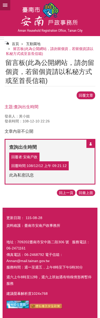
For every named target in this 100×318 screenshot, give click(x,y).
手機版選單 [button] (5, 5)
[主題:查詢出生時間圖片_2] (46, 307)
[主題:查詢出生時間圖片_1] (17, 307)
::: (2, 38)
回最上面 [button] (86, 193)
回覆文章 (86, 95)
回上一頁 (66, 193)
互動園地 (33, 44)
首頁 (15, 44)
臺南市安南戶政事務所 (50, 18)
